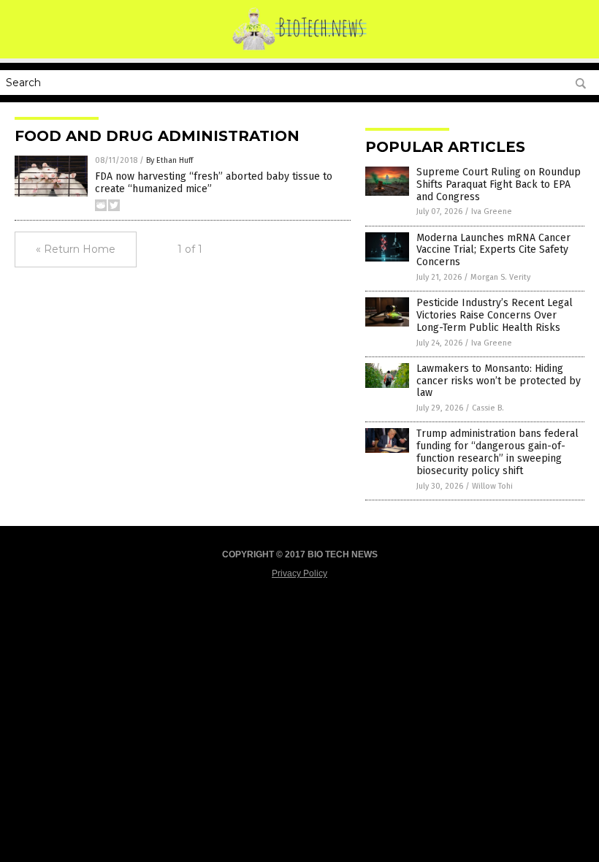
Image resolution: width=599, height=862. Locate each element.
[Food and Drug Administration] (299, 48)
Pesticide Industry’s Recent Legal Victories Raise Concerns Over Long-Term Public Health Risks (494, 315)
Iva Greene (491, 211)
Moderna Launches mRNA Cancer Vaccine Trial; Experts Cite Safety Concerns (493, 250)
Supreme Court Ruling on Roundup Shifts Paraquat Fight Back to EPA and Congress (498, 184)
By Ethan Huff (169, 160)
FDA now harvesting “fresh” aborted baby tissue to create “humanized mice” (213, 182)
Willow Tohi (492, 486)
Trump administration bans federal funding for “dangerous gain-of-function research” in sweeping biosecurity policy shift (497, 451)
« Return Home (75, 249)
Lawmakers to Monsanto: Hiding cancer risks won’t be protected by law (498, 381)
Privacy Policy (299, 573)
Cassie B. (488, 408)
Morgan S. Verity (500, 277)
